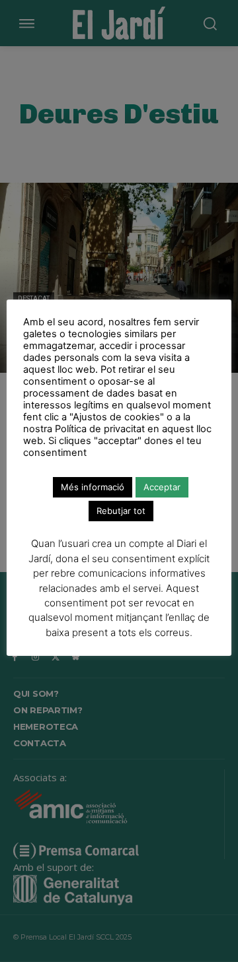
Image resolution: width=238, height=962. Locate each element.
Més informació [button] (92, 487)
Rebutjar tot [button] (121, 510)
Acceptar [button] (161, 487)
